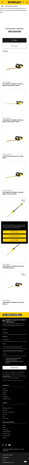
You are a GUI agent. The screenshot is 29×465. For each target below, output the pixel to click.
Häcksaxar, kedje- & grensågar (11, 6)
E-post (4, 343)
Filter (15, 40)
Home (2, 6)
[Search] (23, 2)
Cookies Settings (14, 231)
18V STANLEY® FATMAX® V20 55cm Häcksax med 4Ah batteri (12, 193)
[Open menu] (2, 2)
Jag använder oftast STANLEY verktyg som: (12, 350)
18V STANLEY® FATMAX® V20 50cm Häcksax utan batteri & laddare (12, 84)
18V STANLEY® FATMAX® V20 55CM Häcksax (13, 303)
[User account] (27, 2)
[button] (2, 445)
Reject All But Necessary (14, 236)
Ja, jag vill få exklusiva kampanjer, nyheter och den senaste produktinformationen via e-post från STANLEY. (14, 361)
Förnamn (4, 329)
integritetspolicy (6, 376)
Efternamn (5, 336)
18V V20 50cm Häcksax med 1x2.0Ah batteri (12, 157)
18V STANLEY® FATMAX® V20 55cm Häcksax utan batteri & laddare (12, 120)
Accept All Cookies (14, 240)
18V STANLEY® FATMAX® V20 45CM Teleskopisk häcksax (13, 267)
